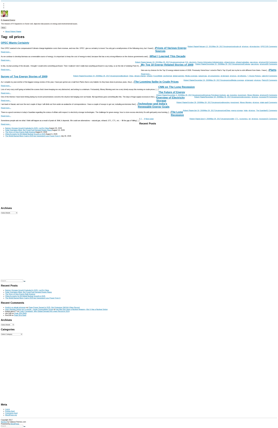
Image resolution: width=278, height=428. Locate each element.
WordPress (14, 424)
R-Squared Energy (8, 20)
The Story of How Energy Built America (20, 132)
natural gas (202, 76)
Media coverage (191, 76)
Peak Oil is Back (20, 313)
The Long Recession (177, 113)
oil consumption (214, 76)
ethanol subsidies (242, 62)
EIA (186, 62)
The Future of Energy (171, 92)
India (245, 110)
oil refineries (241, 76)
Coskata (246, 64)
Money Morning (253, 95)
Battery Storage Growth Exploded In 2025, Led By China (27, 128)
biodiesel (124, 76)
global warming (178, 76)
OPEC (263, 46)
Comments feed (11, 413)
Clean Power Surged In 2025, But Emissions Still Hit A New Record (54, 307)
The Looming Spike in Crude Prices (156, 81)
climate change (140, 76)
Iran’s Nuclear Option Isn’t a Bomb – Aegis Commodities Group (29, 309)
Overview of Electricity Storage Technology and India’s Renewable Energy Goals (161, 102)
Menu (3, 28)
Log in (7, 409)
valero (264, 76)
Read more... (6, 52)
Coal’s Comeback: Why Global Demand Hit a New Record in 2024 (44, 311)
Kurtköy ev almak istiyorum (15, 307)
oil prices (245, 46)
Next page (150, 119)
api (228, 95)
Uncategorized (229, 46)
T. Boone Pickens (254, 76)
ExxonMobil (157, 76)
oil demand (225, 76)
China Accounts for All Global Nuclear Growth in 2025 (25, 134)
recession (262, 97)
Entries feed (10, 411)
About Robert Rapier (13, 31)
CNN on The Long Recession (176, 86)
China (131, 76)
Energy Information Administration (210, 62)
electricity (192, 62)
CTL (236, 119)
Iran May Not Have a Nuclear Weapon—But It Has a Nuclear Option (82, 309)
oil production (254, 46)
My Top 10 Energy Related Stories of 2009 (167, 64)
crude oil (238, 46)
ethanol (149, 76)
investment (242, 95)
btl (233, 119)
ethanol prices (229, 62)
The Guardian (261, 110)
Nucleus (4, 422)
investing (233, 95)
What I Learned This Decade (167, 56)
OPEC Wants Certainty (15, 42)
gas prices (254, 62)
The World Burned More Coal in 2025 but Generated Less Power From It (32, 136)
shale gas (263, 102)
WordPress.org (11, 415)
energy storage (237, 110)
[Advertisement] (17, 171)
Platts (264, 80)
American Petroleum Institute (215, 95)
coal (182, 62)
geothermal (167, 76)
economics (246, 97)
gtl (250, 119)
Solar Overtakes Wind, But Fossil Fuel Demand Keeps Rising (28, 130)
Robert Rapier (193, 46)
